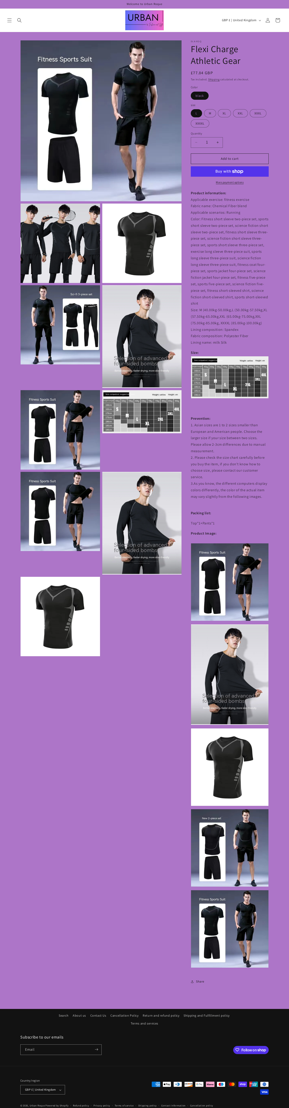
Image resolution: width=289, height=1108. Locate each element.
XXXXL (200, 123)
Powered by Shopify (57, 1105)
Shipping (214, 79)
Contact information (173, 1105)
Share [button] (200, 981)
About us (79, 1015)
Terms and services (144, 1024)
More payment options (230, 182)
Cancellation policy (201, 1105)
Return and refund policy (161, 1015)
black (200, 96)
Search (64, 1015)
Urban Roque (37, 1105)
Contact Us (98, 1015)
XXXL (258, 113)
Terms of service (124, 1105)
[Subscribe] (96, 1049)
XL (224, 113)
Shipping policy (147, 1105)
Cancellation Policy (124, 1015)
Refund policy (81, 1105)
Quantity (196, 133)
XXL (240, 113)
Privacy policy (101, 1105)
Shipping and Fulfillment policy (207, 1015)
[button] (9, 20)
